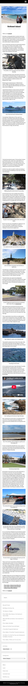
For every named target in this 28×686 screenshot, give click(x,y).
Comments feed (6, 673)
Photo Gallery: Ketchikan (8, 623)
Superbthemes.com (14, 683)
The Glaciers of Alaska (7, 611)
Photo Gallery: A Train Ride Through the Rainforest (13, 632)
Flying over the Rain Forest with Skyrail (11, 626)
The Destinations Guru (8, 1)
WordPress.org (6, 676)
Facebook (10, 33)
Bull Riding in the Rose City (8, 608)
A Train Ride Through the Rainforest (10, 629)
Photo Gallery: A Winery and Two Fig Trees (12, 639)
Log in (4, 668)
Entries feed (5, 671)
